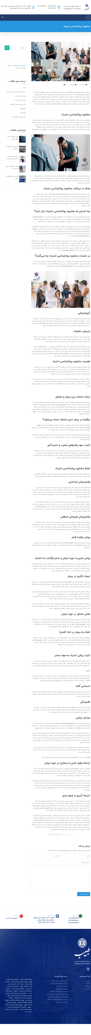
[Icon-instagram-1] (88, 969)
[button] (2, 17)
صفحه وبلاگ (17, 66)
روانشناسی (71, 85)
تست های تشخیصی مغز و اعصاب (16, 92)
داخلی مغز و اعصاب (20, 100)
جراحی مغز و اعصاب (20, 96)
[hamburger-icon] (88, 17)
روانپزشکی (23, 108)
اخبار (24, 88)
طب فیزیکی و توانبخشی (19, 117)
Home (24, 66)
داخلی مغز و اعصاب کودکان (18, 104)
